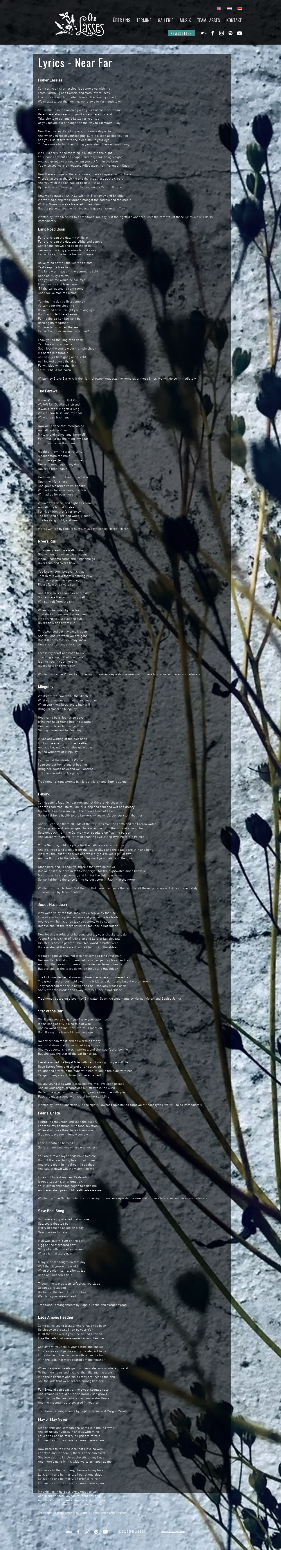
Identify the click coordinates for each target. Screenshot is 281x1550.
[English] (219, 8)
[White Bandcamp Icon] (203, 33)
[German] (239, 8)
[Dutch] (229, 8)
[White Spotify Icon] (230, 33)
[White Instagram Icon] (221, 33)
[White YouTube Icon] (239, 33)
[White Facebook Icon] (212, 33)
